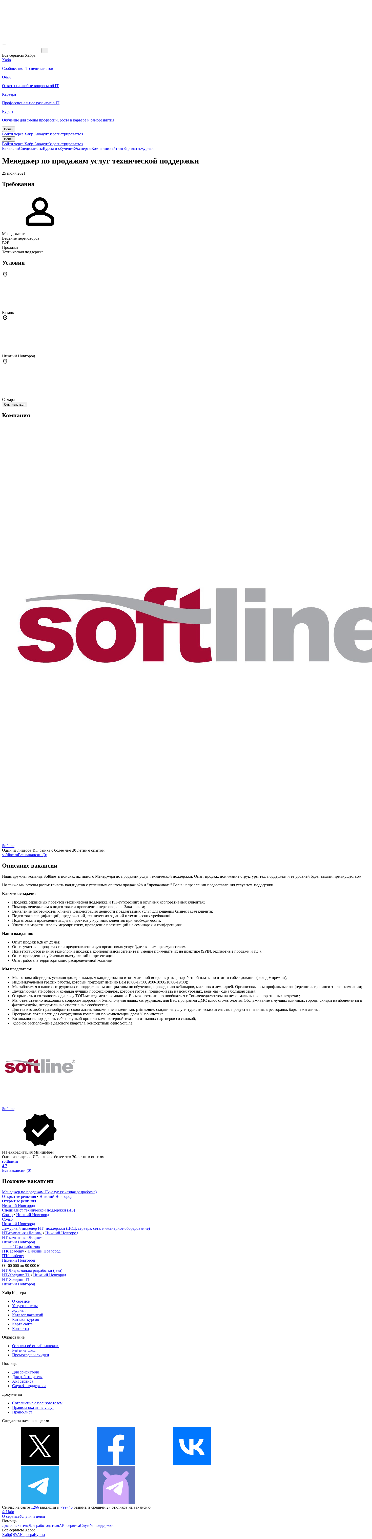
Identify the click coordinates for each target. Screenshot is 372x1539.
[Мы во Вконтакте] (192, 1464)
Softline (8, 846)
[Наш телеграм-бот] (116, 1503)
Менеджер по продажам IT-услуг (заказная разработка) (49, 1192)
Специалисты (31, 148)
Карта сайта (22, 1324)
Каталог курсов (25, 1319)
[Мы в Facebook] (116, 1464)
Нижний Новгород (55, 1196)
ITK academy (13, 1251)
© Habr (8, 1512)
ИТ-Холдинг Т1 (16, 1275)
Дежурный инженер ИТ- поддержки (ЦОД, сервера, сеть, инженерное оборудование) (76, 1228)
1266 (35, 1507)
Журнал (147, 148)
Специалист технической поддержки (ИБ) (38, 1210)
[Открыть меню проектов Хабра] (4, 44)
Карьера (27, 1534)
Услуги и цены (25, 1306)
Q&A (15, 1534)
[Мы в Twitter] (40, 1464)
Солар (7, 1215)
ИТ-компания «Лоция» (22, 1233)
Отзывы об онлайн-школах (35, 1346)
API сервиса (22, 1381)
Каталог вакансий (27, 1315)
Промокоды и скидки (30, 1355)
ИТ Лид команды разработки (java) (32, 1270)
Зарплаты (132, 148)
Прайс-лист (22, 1412)
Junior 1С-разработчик (21, 1246)
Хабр (6, 1534)
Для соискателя (25, 1372)
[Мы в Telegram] (40, 1503)
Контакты (20, 1328)
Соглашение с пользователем (37, 1403)
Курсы (39, 1534)
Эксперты (82, 148)
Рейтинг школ (24, 1350)
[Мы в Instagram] (268, 1464)
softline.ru (10, 855)
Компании (100, 148)
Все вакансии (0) (32, 855)
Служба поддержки (29, 1386)
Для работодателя (27, 1376)
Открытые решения (19, 1196)
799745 (66, 1507)
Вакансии (10, 148)
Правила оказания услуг (33, 1407)
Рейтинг (116, 148)
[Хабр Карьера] (22, 50)
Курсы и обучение (58, 148)
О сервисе (21, 1301)
